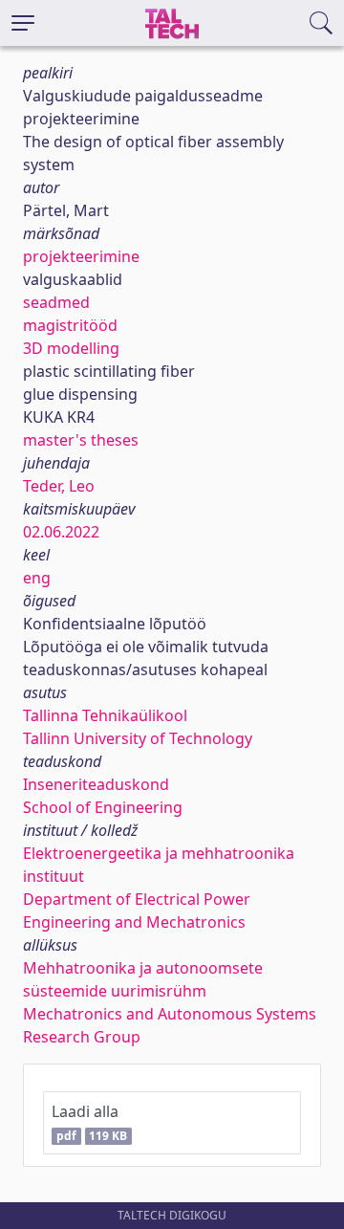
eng (37, 577)
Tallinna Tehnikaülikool (105, 715)
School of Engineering (103, 807)
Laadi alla (89, 1122)
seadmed (56, 302)
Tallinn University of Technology (137, 738)
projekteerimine (81, 256)
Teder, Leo (59, 485)
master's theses (81, 439)
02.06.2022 (61, 531)
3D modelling (71, 348)
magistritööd (70, 325)
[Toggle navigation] (23, 23)
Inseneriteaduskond (96, 784)
